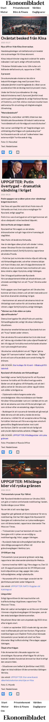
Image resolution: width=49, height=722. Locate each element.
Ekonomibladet (25, 717)
